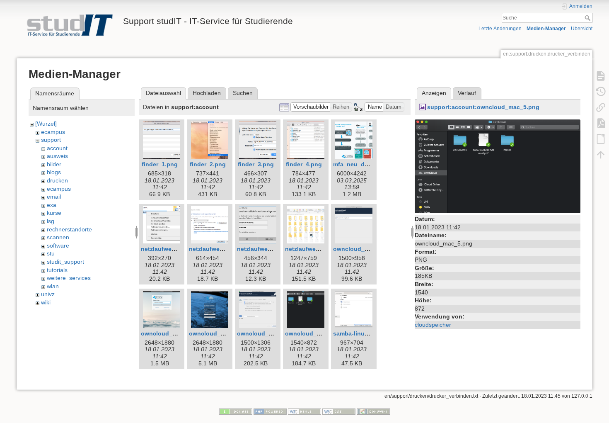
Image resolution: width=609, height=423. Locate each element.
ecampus (53, 132)
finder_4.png (304, 164)
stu (51, 253)
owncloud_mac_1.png (364, 249)
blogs (54, 172)
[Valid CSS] (338, 411)
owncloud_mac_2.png (172, 333)
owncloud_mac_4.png (268, 333)
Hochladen (207, 93)
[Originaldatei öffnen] (497, 166)
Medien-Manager (546, 29)
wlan (53, 286)
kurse (54, 212)
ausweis (57, 156)
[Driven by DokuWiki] (373, 411)
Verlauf (467, 93)
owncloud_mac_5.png (316, 333)
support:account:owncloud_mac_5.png (483, 107)
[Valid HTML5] (304, 411)
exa (51, 205)
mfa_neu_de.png (357, 164)
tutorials (57, 270)
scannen (58, 237)
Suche (588, 18)
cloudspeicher (433, 324)
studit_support (65, 261)
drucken (57, 180)
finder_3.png (256, 164)
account (57, 148)
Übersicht (581, 29)
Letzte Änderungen (500, 29)
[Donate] (235, 411)
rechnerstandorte (69, 229)
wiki (46, 302)
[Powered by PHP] (270, 411)
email (54, 196)
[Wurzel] (46, 123)
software (58, 245)
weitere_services (69, 278)
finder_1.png (160, 164)
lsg (50, 221)
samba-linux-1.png (359, 333)
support (51, 139)
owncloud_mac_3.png (220, 333)
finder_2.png (208, 164)
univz (48, 294)
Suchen (243, 93)
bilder (54, 164)
